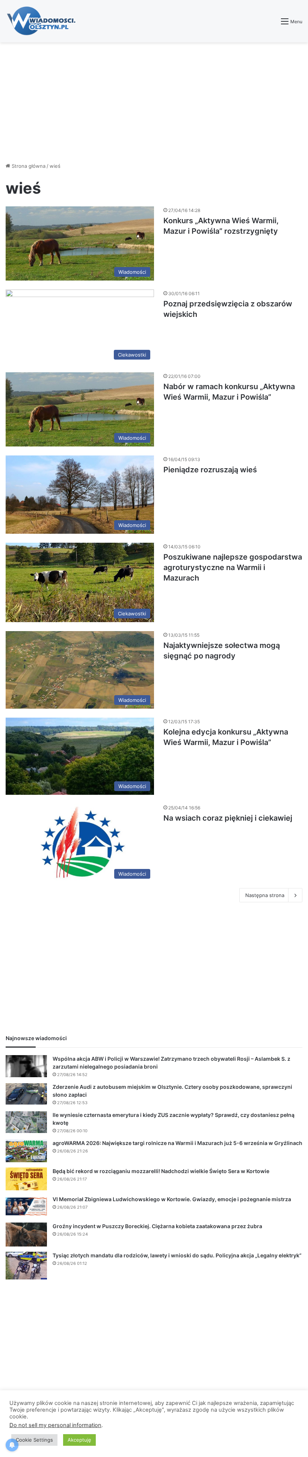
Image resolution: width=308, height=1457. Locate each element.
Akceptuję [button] (79, 1440)
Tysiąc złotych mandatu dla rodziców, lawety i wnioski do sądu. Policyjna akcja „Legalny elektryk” (177, 1255)
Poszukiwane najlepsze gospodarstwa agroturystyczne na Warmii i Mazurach (232, 567)
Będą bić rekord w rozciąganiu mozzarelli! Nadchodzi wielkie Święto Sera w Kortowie (161, 1171)
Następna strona (264, 895)
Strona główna (27, 166)
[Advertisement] (154, 102)
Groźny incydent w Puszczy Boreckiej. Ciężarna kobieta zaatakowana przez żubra (157, 1226)
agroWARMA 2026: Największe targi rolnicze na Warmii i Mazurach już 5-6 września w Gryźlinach (177, 1143)
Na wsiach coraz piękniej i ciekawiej (227, 818)
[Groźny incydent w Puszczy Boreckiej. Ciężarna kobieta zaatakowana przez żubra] (26, 1235)
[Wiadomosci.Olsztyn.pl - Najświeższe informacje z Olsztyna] (43, 21)
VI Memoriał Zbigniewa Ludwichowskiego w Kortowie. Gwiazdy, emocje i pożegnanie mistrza (172, 1199)
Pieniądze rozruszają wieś (210, 469)
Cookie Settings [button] (34, 1440)
